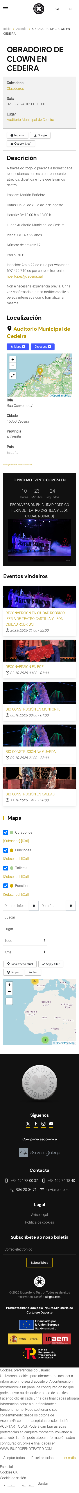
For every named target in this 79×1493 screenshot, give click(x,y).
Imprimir (19, 135)
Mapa (17, 346)
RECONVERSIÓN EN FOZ (25, 667)
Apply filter (52, 964)
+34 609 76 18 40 (61, 1181)
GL (57, 9)
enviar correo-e (58, 1190)
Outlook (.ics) (22, 143)
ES (70, 9)
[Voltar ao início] (39, 9)
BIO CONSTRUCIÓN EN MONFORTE (33, 709)
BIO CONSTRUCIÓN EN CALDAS (30, 794)
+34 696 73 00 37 (24, 1181)
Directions (41, 346)
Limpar (14, 972)
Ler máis (69, 1458)
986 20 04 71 (26, 1190)
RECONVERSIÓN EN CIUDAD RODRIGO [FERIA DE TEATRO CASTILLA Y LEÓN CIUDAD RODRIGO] (39, 510)
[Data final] (71, 906)
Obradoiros (15, 88)
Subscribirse (39, 1263)
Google (42, 135)
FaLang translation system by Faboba (17, 465)
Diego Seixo (53, 1297)
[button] (5, 9)
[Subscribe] (12, 841)
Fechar (33, 972)
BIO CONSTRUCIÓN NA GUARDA (31, 752)
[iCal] (25, 841)
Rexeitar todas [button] (42, 1458)
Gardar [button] (43, 1483)
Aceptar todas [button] (14, 1458)
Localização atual (21, 964)
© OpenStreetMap (60, 395)
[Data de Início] (34, 906)
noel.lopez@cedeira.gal (25, 276)
